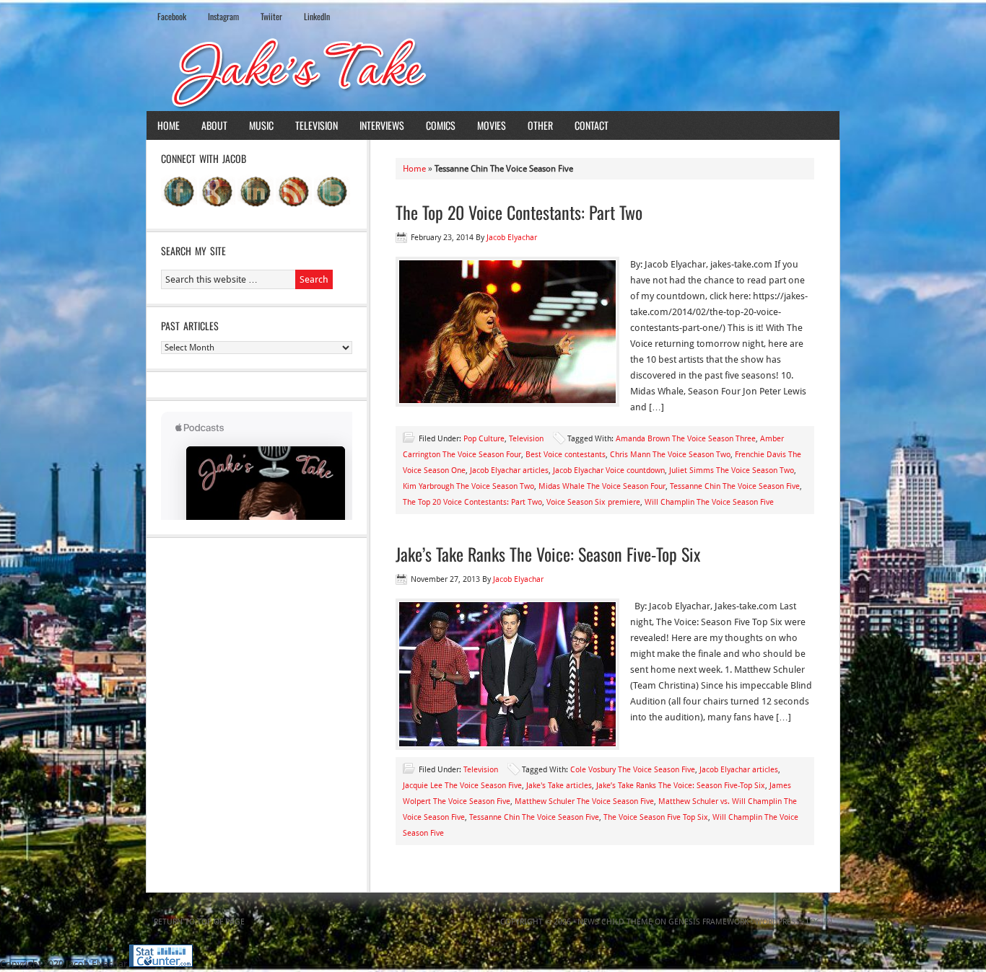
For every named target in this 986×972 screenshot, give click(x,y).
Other (540, 125)
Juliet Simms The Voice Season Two (731, 470)
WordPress (777, 922)
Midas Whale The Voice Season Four (602, 486)
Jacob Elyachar (512, 237)
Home (168, 125)
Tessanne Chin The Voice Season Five (735, 486)
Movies (491, 125)
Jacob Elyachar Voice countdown (609, 470)
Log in (819, 922)
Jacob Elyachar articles (509, 470)
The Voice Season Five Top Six (655, 817)
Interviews (381, 125)
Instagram (223, 16)
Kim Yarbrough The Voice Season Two (468, 486)
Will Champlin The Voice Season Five (709, 502)
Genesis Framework (708, 922)
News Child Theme (615, 922)
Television (316, 125)
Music (261, 125)
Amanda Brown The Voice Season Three (686, 438)
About (214, 125)
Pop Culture (484, 438)
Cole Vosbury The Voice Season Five (632, 769)
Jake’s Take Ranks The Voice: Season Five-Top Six (548, 554)
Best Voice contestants (565, 454)
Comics (440, 125)
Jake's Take (493, 71)
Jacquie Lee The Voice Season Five (462, 785)
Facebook (171, 16)
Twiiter (271, 16)
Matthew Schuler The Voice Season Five (584, 801)
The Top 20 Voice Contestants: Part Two (519, 212)
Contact (591, 125)
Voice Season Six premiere (593, 502)
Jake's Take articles (559, 785)
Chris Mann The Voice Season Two (670, 454)
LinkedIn (317, 16)
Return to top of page (199, 922)
